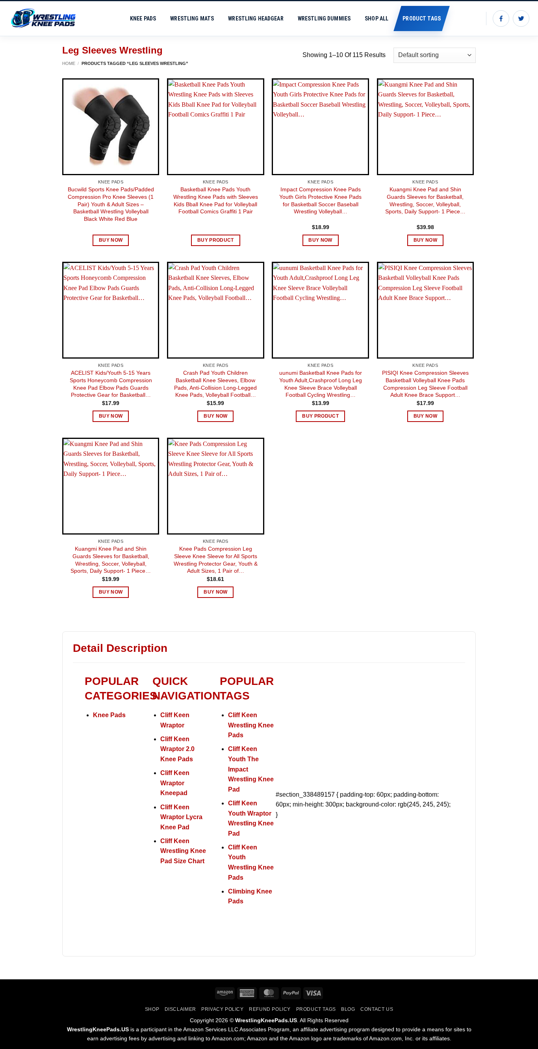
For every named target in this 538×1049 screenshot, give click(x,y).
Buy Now (110, 240)
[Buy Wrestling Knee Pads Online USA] (47, 18)
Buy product (215, 240)
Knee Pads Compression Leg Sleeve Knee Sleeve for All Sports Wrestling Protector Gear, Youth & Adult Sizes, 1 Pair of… (216, 560)
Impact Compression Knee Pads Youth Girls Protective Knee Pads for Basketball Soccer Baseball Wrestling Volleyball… (320, 200)
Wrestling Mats (192, 18)
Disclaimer (180, 1009)
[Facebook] (501, 18)
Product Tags (422, 18)
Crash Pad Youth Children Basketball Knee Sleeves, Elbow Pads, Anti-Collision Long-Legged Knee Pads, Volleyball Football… (215, 384)
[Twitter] (521, 18)
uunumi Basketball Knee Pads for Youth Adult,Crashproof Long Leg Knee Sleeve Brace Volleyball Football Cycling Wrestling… (320, 384)
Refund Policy (270, 1009)
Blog (348, 1009)
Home (68, 63)
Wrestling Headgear (256, 18)
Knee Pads (143, 18)
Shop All (376, 18)
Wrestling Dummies (324, 18)
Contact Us (376, 1009)
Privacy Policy (222, 1009)
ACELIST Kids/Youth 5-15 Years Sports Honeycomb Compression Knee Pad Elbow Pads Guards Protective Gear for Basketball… (111, 384)
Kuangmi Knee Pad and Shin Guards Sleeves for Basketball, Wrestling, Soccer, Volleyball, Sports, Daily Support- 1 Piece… (425, 200)
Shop (152, 1009)
